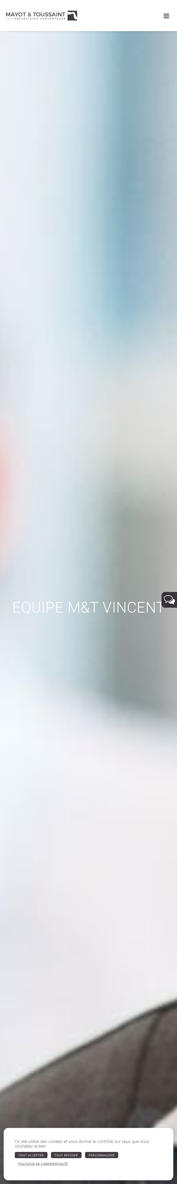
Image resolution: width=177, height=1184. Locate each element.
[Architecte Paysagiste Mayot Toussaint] (41, 15)
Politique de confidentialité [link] (43, 1164)
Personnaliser (102, 1155)
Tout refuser (66, 1155)
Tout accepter (31, 1155)
